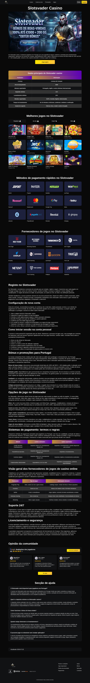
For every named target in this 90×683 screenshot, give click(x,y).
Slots (71, 121)
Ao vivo (35, 121)
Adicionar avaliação (73, 550)
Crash (53, 121)
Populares (16, 121)
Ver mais (45, 573)
